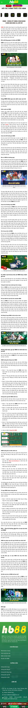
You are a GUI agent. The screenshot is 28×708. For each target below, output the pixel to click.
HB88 (2, 27)
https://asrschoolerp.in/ (14, 460)
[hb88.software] (14, 2)
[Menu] (2, 2)
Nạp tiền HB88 (13, 430)
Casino (6, 124)
